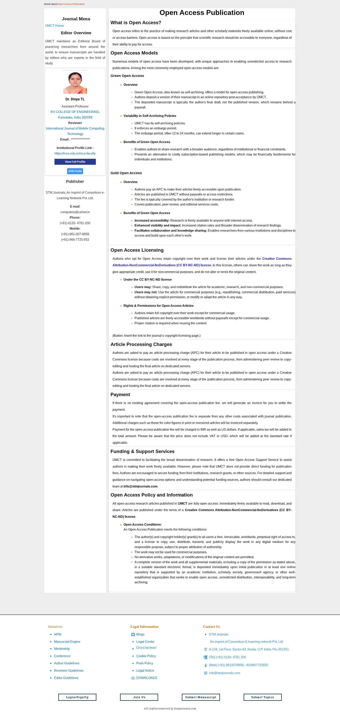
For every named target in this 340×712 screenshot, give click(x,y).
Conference (62, 656)
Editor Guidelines (66, 678)
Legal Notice (145, 670)
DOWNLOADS (146, 678)
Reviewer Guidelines (68, 670)
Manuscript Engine (67, 641)
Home (47, 4)
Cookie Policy (146, 656)
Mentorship (62, 648)
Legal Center (145, 641)
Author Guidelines (66, 663)
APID (58, 634)
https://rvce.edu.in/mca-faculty (75, 153)
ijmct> (55, 4)
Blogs (140, 634)
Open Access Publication (71, 4)
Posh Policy (144, 663)
